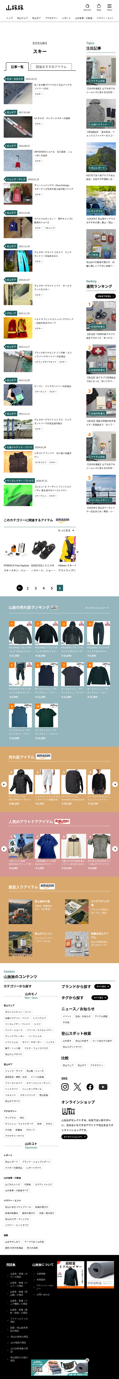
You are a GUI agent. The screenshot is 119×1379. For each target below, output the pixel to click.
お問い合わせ (43, 1294)
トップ (9, 18)
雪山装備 (43, 1095)
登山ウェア (22, 18)
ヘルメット (10, 1095)
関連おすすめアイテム (51, 66)
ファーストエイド (13, 1082)
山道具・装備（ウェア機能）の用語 (18, 1302)
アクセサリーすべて (14, 1135)
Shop (99, 9)
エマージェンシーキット (38, 1082)
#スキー (38, 93)
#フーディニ (40, 495)
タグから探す (39, 43)
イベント (67, 1016)
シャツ (37, 1023)
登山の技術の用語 (19, 1337)
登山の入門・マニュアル (17, 1219)
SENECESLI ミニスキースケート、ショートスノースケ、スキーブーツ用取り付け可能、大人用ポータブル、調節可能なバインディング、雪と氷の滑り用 (43, 568)
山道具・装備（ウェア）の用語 (18, 1284)
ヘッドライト (11, 1088)
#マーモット (40, 391)
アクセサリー (51, 18)
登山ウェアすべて (13, 1054)
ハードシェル (35, 1036)
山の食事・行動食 (84, 18)
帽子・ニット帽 (12, 1048)
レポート (66, 18)
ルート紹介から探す (102, 1040)
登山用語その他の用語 (19, 1359)
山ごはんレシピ (12, 1184)
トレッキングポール (32, 1088)
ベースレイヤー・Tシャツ (17, 1023)
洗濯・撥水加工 (46, 1212)
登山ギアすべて (12, 1101)
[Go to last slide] (6, 552)
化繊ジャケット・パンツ (17, 1017)
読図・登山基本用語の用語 (19, 1329)
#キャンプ (50, 227)
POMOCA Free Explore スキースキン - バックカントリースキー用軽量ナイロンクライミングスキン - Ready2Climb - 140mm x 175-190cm (16, 568)
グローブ (30, 1129)
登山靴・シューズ (35, 1070)
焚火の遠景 (32, 1247)
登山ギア (36, 18)
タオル (49, 1123)
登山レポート (11, 1161)
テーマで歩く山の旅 (34, 1241)
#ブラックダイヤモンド (45, 361)
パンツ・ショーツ (14, 1030)
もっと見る (64, 530)
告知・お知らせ (83, 1016)
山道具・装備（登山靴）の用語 (18, 1293)
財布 (39, 1123)
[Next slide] (77, 552)
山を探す (67, 1040)
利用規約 (41, 1280)
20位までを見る (104, 296)
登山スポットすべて (72, 1046)
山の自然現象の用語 (19, 1350)
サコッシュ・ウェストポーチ (19, 1123)
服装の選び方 (28, 1212)
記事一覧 (17, 66)
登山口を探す (81, 1040)
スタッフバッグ (27, 1095)
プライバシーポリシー (45, 1287)
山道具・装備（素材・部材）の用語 (18, 1311)
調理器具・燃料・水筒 (16, 1076)
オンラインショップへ (73, 1136)
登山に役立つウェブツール (18, 1206)
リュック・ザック (13, 1070)
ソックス (50, 1042)
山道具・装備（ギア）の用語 (19, 1275)
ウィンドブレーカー (15, 1036)
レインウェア (39, 1017)
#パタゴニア (40, 462)
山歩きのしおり (12, 1241)
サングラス (10, 1117)
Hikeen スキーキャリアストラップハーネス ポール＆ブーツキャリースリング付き (70, 568)
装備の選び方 (41, 1206)
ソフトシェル (11, 1042)
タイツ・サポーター (32, 1042)
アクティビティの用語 (19, 1320)
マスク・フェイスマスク (36, 1048)
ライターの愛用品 (13, 1167)
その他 (8, 1129)
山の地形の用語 (18, 1342)
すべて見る (101, 986)
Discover (87, 9)
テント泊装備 (37, 1076)
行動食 (27, 1184)
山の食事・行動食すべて (17, 1190)
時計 (22, 1117)
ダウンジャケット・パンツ (18, 1011)
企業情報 (41, 1274)
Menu (109, 9)
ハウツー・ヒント (105, 18)
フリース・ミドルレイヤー (40, 1030)
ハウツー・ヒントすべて (17, 1225)
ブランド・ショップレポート (36, 1161)
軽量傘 (19, 1129)
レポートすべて (33, 1167)
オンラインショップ (95, 607)
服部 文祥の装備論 (14, 1247)
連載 (6, 1235)
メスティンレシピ (43, 1184)
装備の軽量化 (11, 1212)
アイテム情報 (101, 1016)
